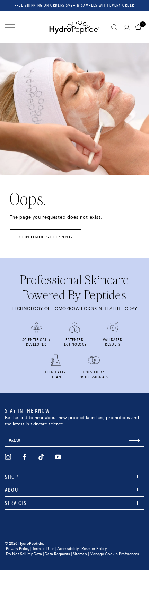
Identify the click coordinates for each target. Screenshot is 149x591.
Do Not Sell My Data (24, 553)
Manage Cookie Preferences (114, 553)
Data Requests (57, 553)
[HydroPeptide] (74, 27)
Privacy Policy (17, 548)
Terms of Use (43, 548)
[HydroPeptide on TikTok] (41, 457)
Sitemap (80, 553)
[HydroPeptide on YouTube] (58, 457)
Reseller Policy (94, 548)
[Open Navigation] (10, 27)
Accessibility (68, 548)
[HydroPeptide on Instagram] (8, 457)
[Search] (114, 27)
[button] (139, 27)
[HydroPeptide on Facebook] (24, 457)
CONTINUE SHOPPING (45, 237)
